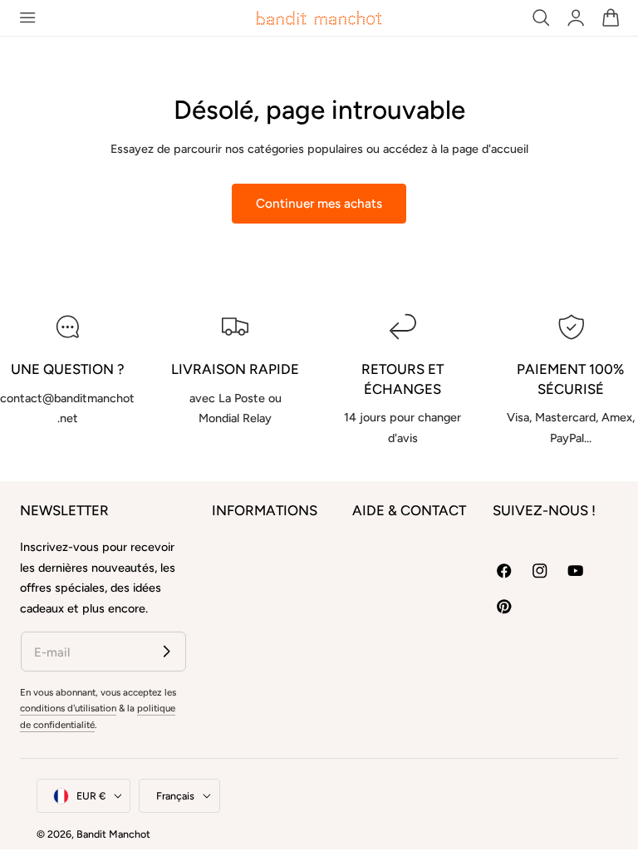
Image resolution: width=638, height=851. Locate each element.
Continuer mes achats (319, 203)
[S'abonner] (166, 651)
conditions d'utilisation (68, 708)
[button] (27, 17)
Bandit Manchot (113, 834)
